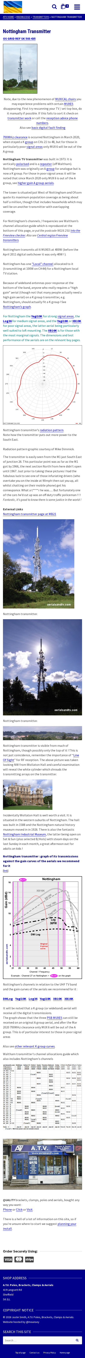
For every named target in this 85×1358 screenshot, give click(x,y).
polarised (22, 164)
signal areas (34, 147)
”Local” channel (42, 264)
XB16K (68, 999)
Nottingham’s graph (17, 307)
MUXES (68, 104)
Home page (65, 1352)
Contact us (34, 1352)
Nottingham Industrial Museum (24, 834)
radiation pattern (51, 430)
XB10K (57, 999)
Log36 (33, 999)
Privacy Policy (49, 1352)
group (29, 142)
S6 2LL (6, 1299)
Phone (7, 1209)
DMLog (8, 999)
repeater (46, 164)
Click (19, 1209)
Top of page (20, 1352)
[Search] (54, 7)
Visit (30, 1209)
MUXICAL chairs (65, 99)
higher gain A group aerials (36, 183)
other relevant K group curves (35, 1046)
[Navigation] (77, 7)
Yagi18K (45, 999)
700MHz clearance (15, 137)
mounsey (33, 1322)
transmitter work (19, 118)
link (6, 870)
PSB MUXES (54, 1018)
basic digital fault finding (48, 128)
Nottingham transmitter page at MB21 (29, 514)
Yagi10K (36, 316)
